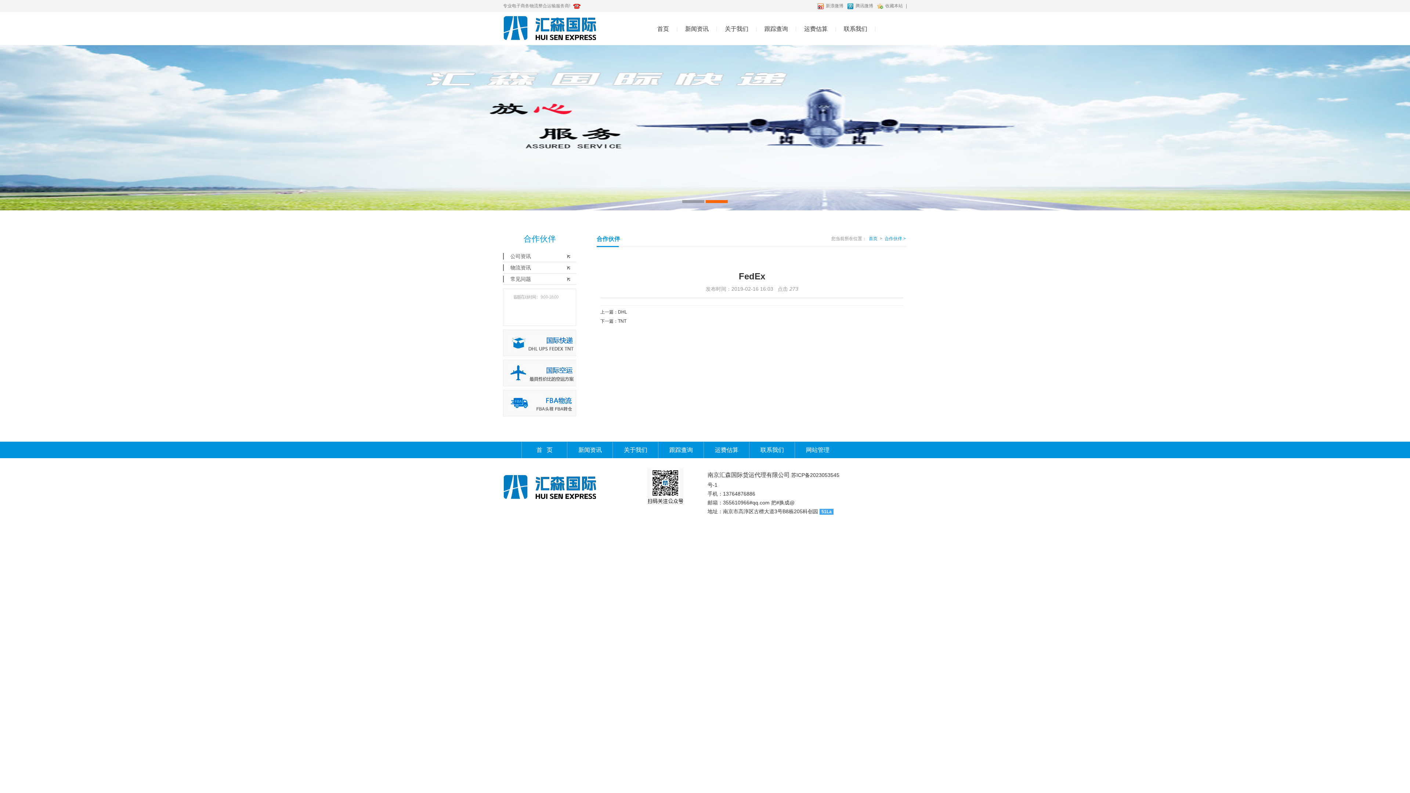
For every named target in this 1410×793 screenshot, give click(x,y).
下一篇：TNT (613, 321)
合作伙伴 (895, 238)
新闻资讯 (697, 29)
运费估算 (816, 29)
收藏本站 (894, 5)
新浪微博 (834, 5)
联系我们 (855, 29)
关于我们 (736, 29)
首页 (663, 29)
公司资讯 (520, 256)
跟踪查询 (776, 29)
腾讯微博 (864, 5)
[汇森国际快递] (705, 127)
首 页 (544, 450)
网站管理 (817, 450)
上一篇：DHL (613, 312)
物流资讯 (520, 268)
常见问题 (520, 279)
